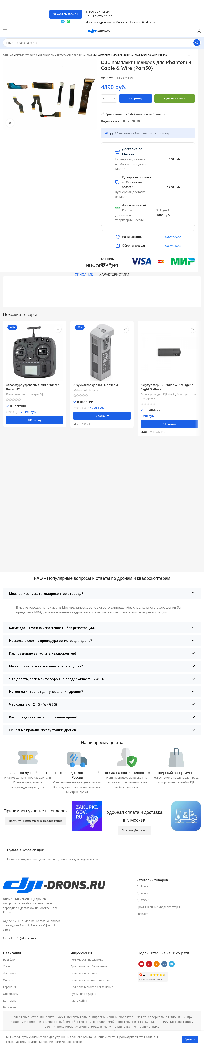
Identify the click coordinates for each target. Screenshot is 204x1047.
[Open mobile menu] (5, 31)
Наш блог (9, 959)
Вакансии (9, 1007)
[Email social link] (124, 121)
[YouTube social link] (141, 964)
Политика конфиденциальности (92, 980)
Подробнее (173, 237)
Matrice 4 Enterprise (86, 390)
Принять (190, 1039)
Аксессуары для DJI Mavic (158, 394)
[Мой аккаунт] (199, 31)
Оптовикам (10, 994)
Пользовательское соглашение (91, 987)
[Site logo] (102, 30)
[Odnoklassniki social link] (129, 121)
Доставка (9, 973)
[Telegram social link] (138, 121)
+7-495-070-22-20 (99, 16)
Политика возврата (83, 973)
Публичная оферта (83, 994)
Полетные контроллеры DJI (25, 394)
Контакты (9, 1000)
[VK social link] (133, 121)
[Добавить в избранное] (57, 329)
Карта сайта (78, 1000)
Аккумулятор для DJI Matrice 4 (95, 385)
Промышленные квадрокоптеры (158, 907)
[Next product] (193, 55)
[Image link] (67, 885)
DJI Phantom (46, 55)
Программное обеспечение (89, 966)
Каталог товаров (26, 55)
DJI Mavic (142, 886)
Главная (8, 55)
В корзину (135, 98)
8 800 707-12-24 (98, 11)
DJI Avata (142, 893)
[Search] (196, 42)
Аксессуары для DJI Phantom (74, 55)
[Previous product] (185, 55)
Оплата (8, 980)
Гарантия (9, 987)
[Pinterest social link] (149, 964)
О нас (7, 966)
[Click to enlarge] (10, 123)
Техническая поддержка (86, 959)
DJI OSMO (143, 900)
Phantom (142, 914)
